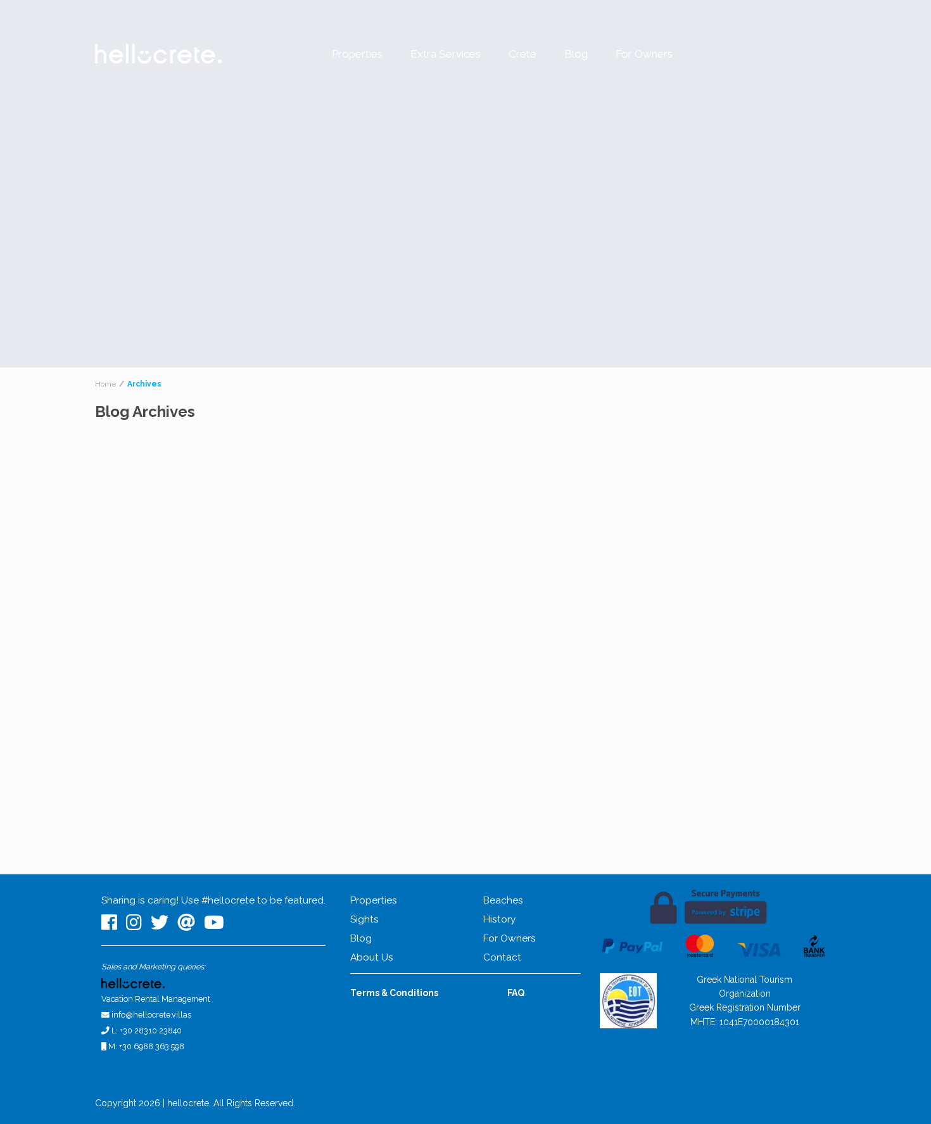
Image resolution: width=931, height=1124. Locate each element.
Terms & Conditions (394, 993)
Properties (357, 54)
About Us (371, 957)
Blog (576, 54)
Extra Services (445, 54)
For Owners (644, 54)
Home (105, 384)
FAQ (515, 993)
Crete (522, 54)
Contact (502, 957)
